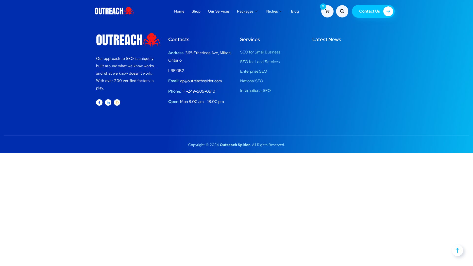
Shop (196, 11)
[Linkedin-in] (108, 102)
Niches (272, 11)
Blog (295, 11)
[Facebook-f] (99, 102)
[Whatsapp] (117, 102)
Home (179, 11)
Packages (245, 11)
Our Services (219, 11)
